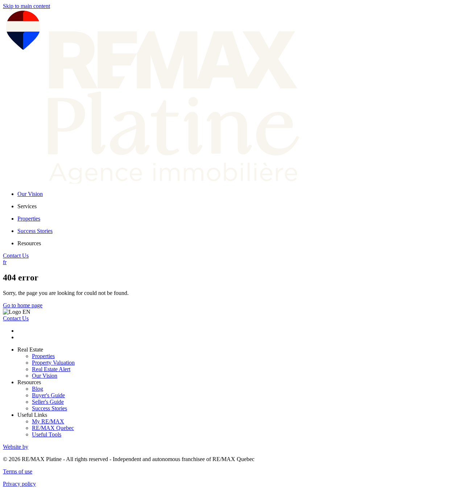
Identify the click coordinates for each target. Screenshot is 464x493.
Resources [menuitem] (29, 243)
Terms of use (17, 471)
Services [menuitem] (27, 206)
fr (5, 262)
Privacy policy (19, 484)
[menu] (239, 206)
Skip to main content (26, 6)
